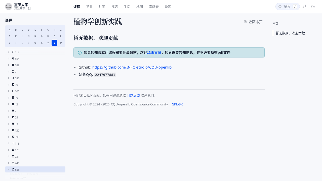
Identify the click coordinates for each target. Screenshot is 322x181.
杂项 (168, 6)
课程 (76, 6)
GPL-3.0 (177, 104)
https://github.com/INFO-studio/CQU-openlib (132, 67)
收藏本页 (256, 21)
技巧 (114, 6)
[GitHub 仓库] (304, 7)
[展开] (8, 51)
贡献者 (154, 6)
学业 (89, 6)
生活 (127, 6)
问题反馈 (133, 95)
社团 (102, 6)
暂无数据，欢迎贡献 (290, 33)
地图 (139, 6)
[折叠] (8, 169)
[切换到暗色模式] (313, 7)
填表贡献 (154, 52)
